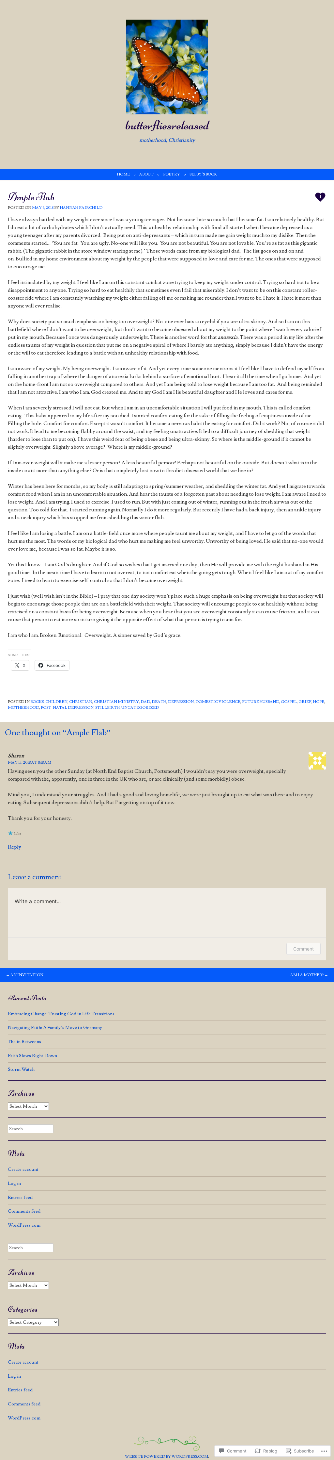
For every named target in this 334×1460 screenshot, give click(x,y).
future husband (260, 701)
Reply (14, 847)
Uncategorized (140, 707)
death (159, 701)
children (56, 701)
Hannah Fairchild (81, 207)
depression (181, 701)
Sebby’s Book (203, 174)
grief (304, 701)
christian (80, 701)
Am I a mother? (309, 974)
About (146, 174)
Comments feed (24, 1211)
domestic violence (217, 701)
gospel (289, 701)
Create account (23, 1169)
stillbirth (107, 707)
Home (123, 174)
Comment (303, 949)
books (37, 701)
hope (318, 701)
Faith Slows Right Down (32, 1056)
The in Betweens (24, 1041)
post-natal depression (67, 707)
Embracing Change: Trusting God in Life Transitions (61, 1014)
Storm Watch (21, 1069)
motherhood (23, 707)
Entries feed (20, 1197)
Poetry (171, 174)
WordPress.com (24, 1225)
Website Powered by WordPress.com (166, 1456)
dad (145, 701)
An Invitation (24, 974)
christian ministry (116, 701)
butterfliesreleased (167, 125)
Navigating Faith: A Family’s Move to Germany (55, 1027)
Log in (14, 1183)
